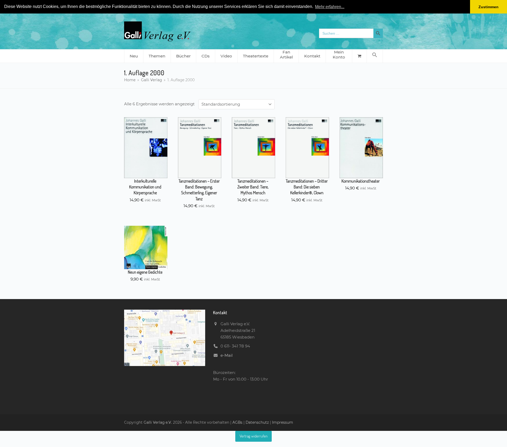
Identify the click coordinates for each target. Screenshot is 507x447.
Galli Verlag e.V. (158, 422)
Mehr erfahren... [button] (329, 6)
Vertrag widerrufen (253, 436)
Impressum (282, 422)
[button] (375, 56)
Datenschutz (257, 422)
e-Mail (226, 355)
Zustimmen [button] (488, 7)
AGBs (237, 422)
